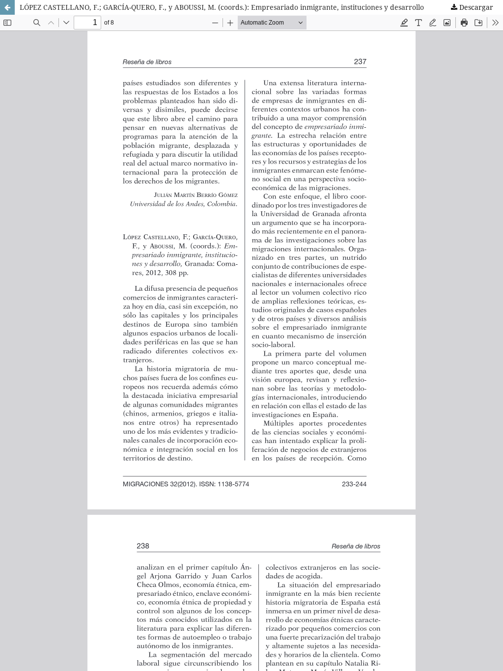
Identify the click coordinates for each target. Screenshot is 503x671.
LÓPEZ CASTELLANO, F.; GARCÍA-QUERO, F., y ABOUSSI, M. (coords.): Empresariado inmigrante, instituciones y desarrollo (222, 7)
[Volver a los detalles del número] (7, 7)
